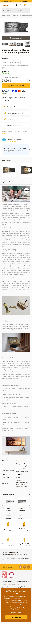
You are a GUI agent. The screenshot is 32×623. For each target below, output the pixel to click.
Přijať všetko (16, 617)
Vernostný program (21, 586)
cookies (19, 602)
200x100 (17, 62)
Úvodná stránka (6, 15)
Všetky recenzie (12, 141)
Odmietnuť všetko (16, 612)
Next (27, 29)
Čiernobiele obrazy (21, 461)
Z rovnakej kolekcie (8, 494)
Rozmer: (5, 58)
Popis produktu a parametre (10, 182)
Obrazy (15, 15)
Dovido (4, 133)
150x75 (11, 62)
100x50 (4, 62)
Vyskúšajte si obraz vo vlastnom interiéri (15, 99)
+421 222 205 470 (10, 558)
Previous (2, 505)
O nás (17, 584)
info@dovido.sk (25, 558)
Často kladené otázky (22, 588)
